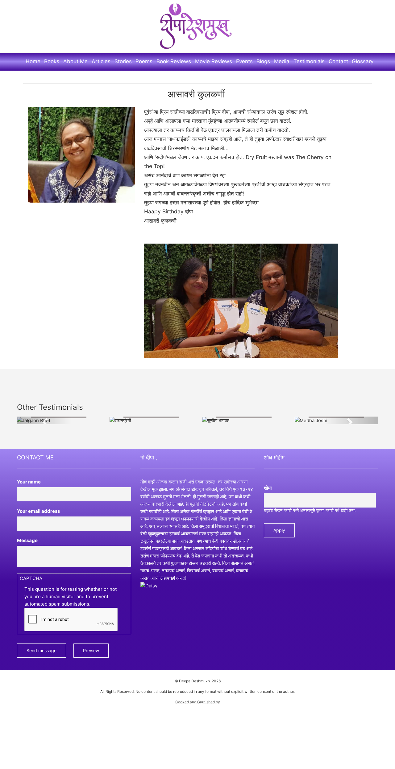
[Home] (197, 26)
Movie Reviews (213, 61)
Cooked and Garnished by (197, 702)
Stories (123, 61)
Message (27, 541)
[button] (44, 420)
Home (33, 61)
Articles (101, 61)
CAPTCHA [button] (31, 579)
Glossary (362, 61)
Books (51, 61)
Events (244, 61)
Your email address (38, 511)
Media (281, 61)
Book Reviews (173, 61)
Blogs (263, 61)
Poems (143, 61)
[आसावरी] (81, 155)
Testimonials (309, 61)
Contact (338, 61)
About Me (75, 61)
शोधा (268, 488)
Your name (29, 482)
